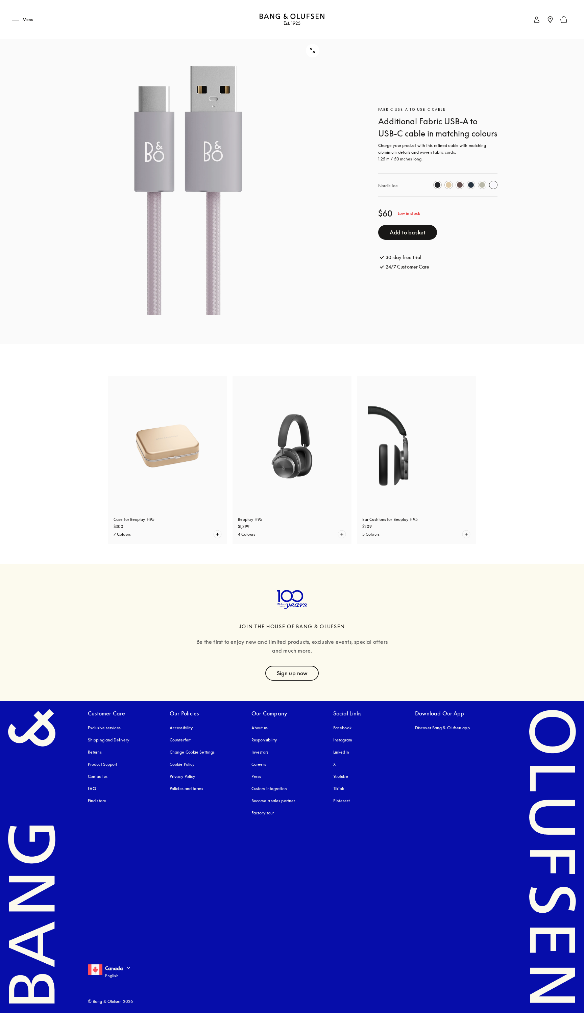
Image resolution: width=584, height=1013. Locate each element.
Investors (259, 752)
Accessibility (181, 727)
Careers (258, 764)
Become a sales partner (273, 800)
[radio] (437, 185)
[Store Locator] (550, 19)
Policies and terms (186, 788)
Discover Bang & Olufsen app (442, 727)
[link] (536, 19)
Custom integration (269, 788)
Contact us (97, 776)
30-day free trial (404, 257)
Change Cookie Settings (192, 752)
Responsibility (264, 739)
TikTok (338, 788)
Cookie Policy (182, 764)
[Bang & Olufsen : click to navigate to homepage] (292, 20)
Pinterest (341, 800)
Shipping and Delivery (108, 739)
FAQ (92, 788)
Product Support (103, 764)
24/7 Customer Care (408, 267)
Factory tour (262, 812)
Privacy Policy (182, 776)
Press (256, 776)
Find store (97, 800)
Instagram (342, 739)
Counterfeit (180, 739)
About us (259, 727)
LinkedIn (341, 752)
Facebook (342, 727)
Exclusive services (104, 727)
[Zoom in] (188, 172)
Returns (95, 752)
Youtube (340, 776)
